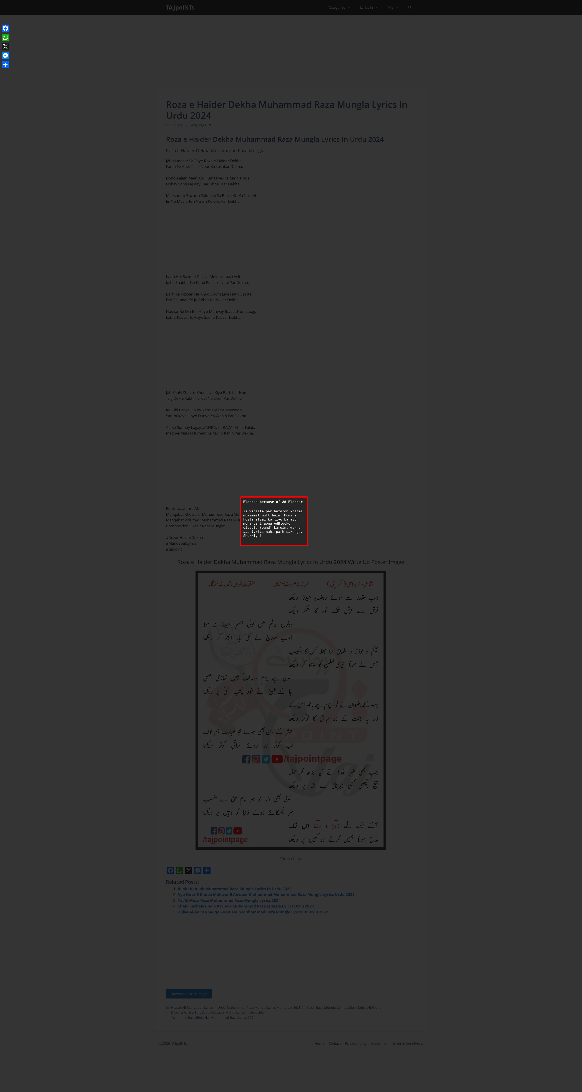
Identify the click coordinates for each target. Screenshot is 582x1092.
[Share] (5, 64)
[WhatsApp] (5, 37)
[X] (5, 46)
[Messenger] (5, 55)
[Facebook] (5, 28)
